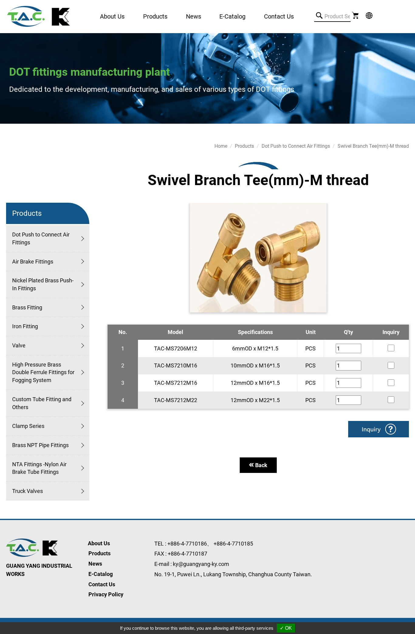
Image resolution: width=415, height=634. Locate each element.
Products (244, 146)
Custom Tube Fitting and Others (41, 403)
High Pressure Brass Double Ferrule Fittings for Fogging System (43, 372)
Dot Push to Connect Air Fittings (41, 238)
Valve (19, 345)
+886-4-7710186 (187, 543)
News (193, 16)
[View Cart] (356, 15)
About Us (112, 16)
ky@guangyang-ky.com (201, 564)
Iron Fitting (25, 326)
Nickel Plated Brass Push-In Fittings (43, 284)
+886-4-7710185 (233, 543)
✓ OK (286, 628)
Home (220, 146)
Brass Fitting (27, 307)
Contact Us (279, 16)
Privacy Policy (105, 594)
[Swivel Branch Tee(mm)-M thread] (258, 257)
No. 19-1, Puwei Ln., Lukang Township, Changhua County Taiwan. (233, 574)
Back (261, 465)
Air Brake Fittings (32, 261)
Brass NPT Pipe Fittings (40, 445)
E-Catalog (232, 16)
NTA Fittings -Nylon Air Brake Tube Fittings (39, 468)
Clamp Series (28, 426)
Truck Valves (27, 491)
